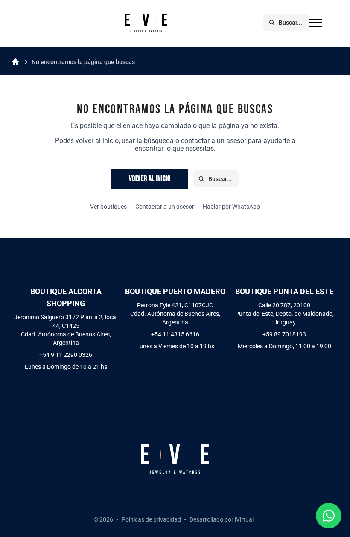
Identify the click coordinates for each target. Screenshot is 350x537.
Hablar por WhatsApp (231, 206)
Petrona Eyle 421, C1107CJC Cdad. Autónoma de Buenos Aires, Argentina (175, 314)
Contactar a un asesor (164, 206)
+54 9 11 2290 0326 (65, 354)
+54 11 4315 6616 (175, 334)
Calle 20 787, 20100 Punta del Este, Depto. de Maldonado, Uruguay (284, 314)
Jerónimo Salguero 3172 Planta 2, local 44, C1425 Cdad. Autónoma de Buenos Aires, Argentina (65, 330)
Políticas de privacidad (151, 519)
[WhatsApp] (328, 515)
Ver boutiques (108, 206)
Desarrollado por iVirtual (222, 519)
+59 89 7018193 (284, 334)
